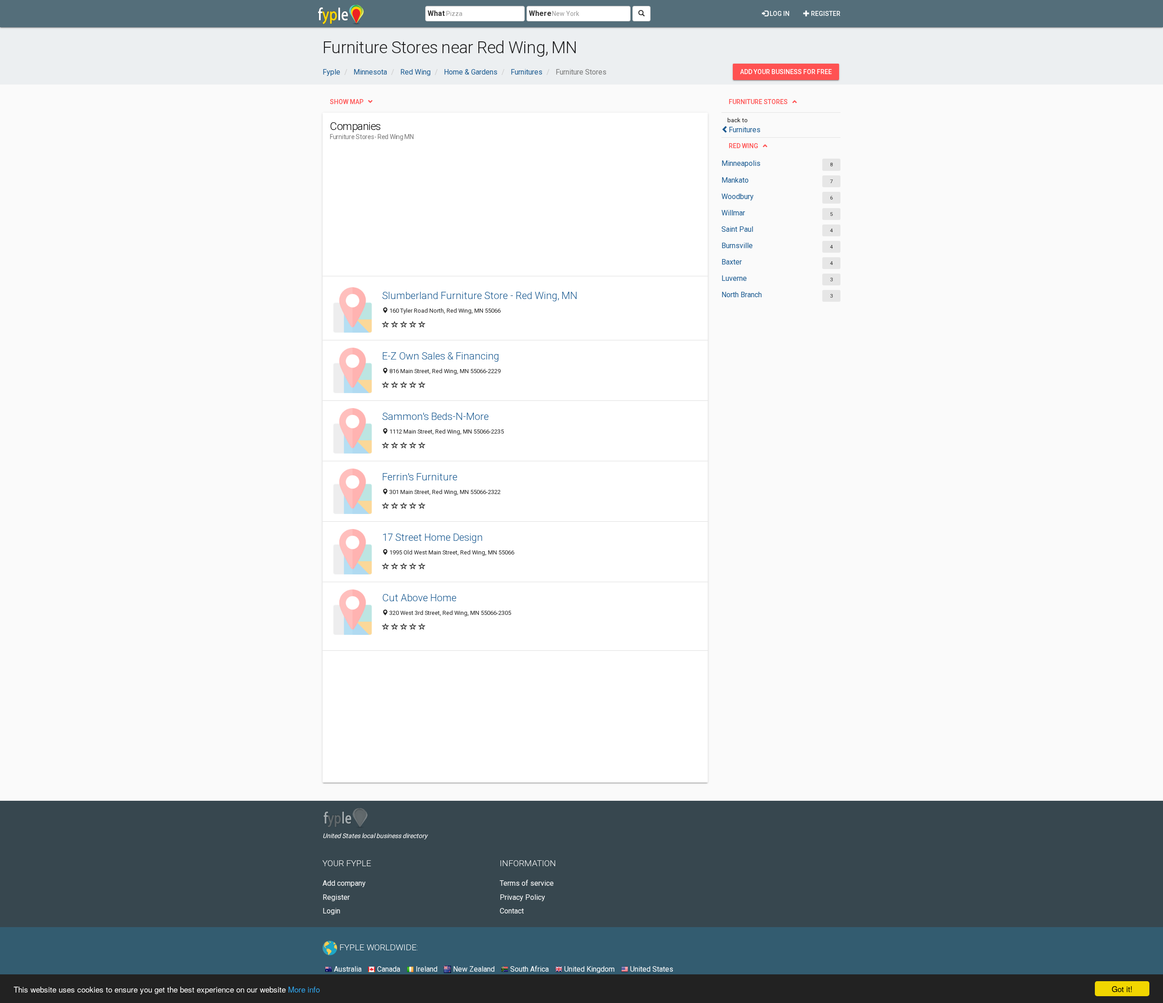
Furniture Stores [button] (758, 101)
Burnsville (737, 245)
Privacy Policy (522, 897)
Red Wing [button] (743, 146)
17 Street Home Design (432, 537)
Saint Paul (737, 229)
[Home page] (341, 13)
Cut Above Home (419, 598)
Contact (512, 911)
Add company (344, 883)
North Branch (741, 294)
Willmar (733, 213)
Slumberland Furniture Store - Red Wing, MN (479, 295)
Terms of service (527, 883)
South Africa (528, 969)
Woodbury (737, 196)
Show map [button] (346, 101)
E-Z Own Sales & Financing (440, 356)
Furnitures (744, 129)
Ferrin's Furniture (419, 477)
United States (650, 969)
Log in (779, 13)
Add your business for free (786, 71)
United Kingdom (588, 969)
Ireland (425, 969)
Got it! (1122, 988)
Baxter (731, 262)
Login (331, 911)
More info (304, 989)
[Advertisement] (495, 212)
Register (825, 13)
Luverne (734, 278)
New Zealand (473, 969)
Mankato (735, 180)
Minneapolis (740, 163)
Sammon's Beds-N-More (435, 416)
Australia (347, 969)
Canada (387, 969)
